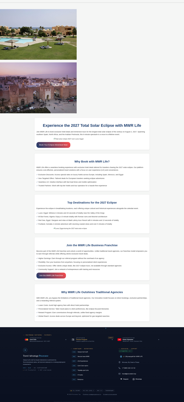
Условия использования (110, 394)
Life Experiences (92, 361)
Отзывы (92, 375)
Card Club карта (92, 365)
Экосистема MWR (92, 356)
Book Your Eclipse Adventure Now (53, 145)
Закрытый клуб (92, 352)
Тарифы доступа (92, 370)
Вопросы (92, 379)
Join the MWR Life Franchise (51, 275)
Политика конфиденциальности (92, 394)
